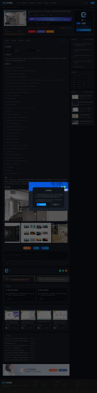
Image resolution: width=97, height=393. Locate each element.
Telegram (41, 204)
